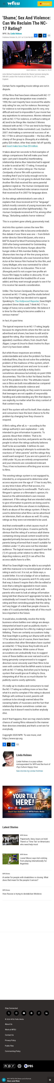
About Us (8, 1024)
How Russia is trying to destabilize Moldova (22, 894)
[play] (3, 1080)
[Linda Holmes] (8, 758)
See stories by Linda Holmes (29, 770)
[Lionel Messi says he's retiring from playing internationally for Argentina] (11, 859)
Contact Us (9, 1035)
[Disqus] (27, 965)
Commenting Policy (12, 1051)
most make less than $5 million (22, 146)
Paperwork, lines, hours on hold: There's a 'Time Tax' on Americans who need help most (35, 842)
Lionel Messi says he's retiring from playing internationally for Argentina (33, 861)
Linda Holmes (16, 33)
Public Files (9, 1046)
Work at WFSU (10, 1030)
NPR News (24, 835)
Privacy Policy (10, 1040)
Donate (45, 4)
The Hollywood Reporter (27, 301)
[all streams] (50, 1080)
